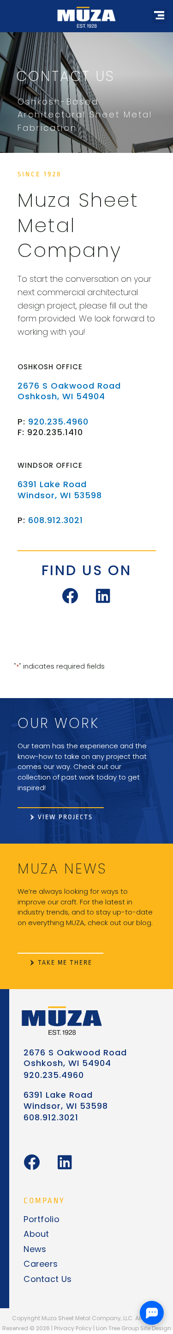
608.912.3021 (55, 520)
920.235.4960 (58, 421)
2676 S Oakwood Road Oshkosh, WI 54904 (75, 1058)
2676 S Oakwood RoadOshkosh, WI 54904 (69, 391)
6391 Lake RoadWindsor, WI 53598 (60, 489)
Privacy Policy (73, 1328)
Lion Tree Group (117, 1328)
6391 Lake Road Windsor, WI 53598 (66, 1100)
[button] (159, 16)
